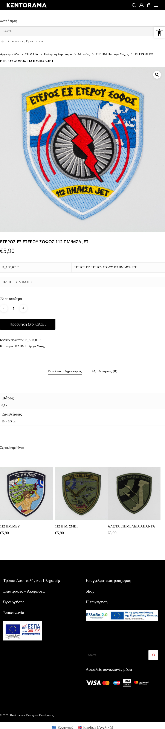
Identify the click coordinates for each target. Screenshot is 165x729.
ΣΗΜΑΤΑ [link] (31, 54)
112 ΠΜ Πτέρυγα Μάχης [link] (112, 54)
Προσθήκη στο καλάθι (28, 324)
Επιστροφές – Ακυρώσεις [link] (24, 591)
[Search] (153, 655)
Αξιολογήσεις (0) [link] (104, 371)
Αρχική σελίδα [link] (9, 54)
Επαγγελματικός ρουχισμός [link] (108, 580)
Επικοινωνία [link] (13, 612)
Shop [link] (90, 591)
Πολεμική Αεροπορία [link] (58, 54)
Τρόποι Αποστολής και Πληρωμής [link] (32, 580)
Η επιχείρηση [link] (97, 602)
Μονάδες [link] (84, 54)
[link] (159, 32)
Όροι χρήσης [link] (13, 602)
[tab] (64, 371)
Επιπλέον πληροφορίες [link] (65, 371)
